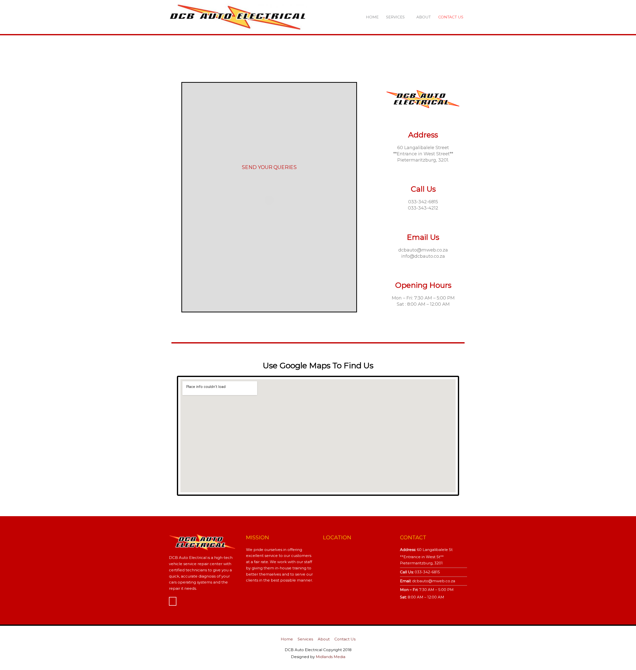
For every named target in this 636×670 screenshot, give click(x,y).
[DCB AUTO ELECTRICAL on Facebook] (172, 601)
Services (395, 17)
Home (372, 17)
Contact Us (450, 17)
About (423, 17)
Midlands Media (330, 656)
